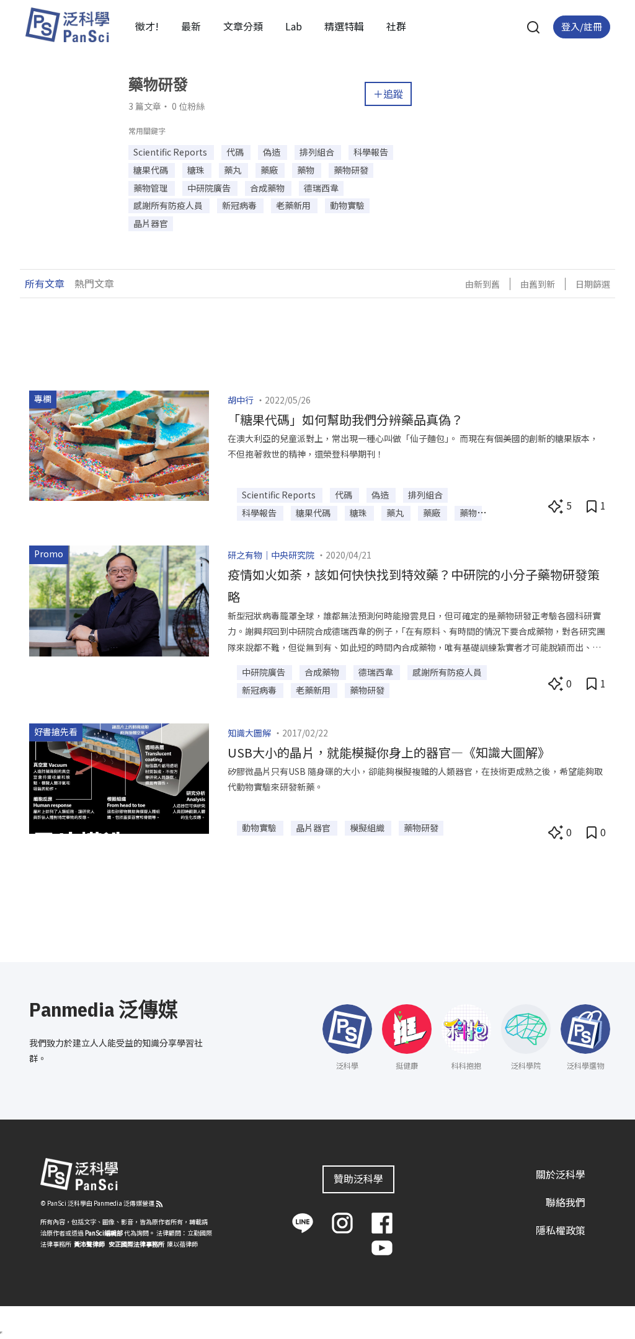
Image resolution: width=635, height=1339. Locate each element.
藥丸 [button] (233, 170)
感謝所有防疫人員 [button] (169, 205)
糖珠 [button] (196, 170)
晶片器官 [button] (150, 223)
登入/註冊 (581, 26)
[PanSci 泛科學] (67, 24)
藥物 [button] (306, 170)
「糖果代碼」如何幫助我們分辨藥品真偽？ (345, 419)
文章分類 (243, 26)
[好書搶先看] (119, 776)
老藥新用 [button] (294, 205)
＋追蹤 (388, 93)
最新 (191, 26)
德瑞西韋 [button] (321, 188)
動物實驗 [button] (347, 205)
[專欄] (119, 444)
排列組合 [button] (318, 152)
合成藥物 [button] (268, 188)
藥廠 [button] (270, 170)
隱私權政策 (560, 1229)
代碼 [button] (236, 152)
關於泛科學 (560, 1174)
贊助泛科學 (358, 1178)
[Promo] (119, 599)
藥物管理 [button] (151, 188)
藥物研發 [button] (351, 170)
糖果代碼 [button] (151, 170)
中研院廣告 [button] (210, 188)
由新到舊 (482, 284)
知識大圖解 (249, 733)
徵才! (147, 26)
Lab (293, 26)
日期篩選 (592, 284)
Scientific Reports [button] (171, 152)
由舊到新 (537, 284)
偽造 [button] (272, 152)
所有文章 (44, 283)
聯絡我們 (565, 1202)
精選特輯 (344, 26)
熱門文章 (94, 283)
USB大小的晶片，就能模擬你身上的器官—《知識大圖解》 (389, 752)
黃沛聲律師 (89, 1243)
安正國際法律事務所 (136, 1243)
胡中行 (241, 400)
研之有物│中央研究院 (271, 555)
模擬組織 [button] (368, 827)
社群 (396, 26)
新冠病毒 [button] (240, 205)
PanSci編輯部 (104, 1232)
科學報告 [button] (370, 152)
